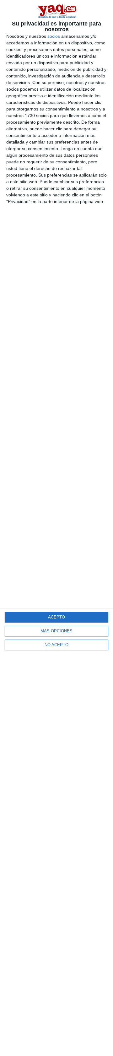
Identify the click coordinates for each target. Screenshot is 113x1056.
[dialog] (56, 528)
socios (53, 36)
